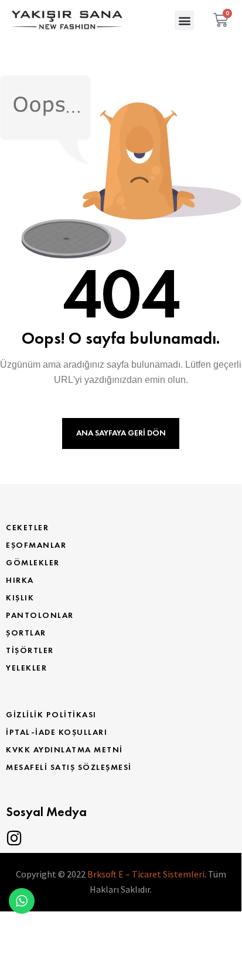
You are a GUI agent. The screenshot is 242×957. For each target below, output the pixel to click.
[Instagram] (14, 838)
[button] (184, 20)
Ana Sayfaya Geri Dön (121, 433)
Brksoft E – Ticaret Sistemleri (145, 874)
